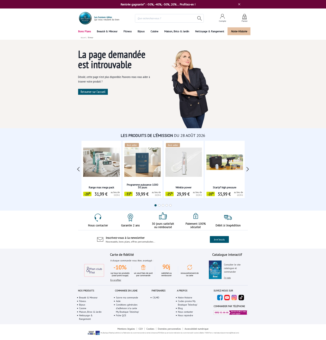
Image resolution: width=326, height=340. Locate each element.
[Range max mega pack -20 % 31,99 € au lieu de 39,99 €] (101, 163)
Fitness (127, 31)
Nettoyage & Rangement (209, 31)
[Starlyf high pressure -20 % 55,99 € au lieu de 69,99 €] (224, 163)
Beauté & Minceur (107, 31)
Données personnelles (169, 328)
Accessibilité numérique (197, 328)
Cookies (150, 328)
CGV (141, 328)
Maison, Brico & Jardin (176, 31)
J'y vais (227, 277)
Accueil (83, 37)
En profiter (115, 280)
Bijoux (141, 31)
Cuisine (154, 31)
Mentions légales (126, 328)
